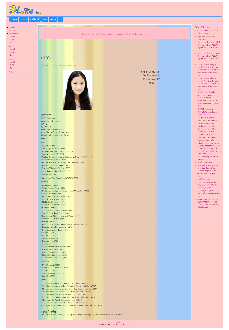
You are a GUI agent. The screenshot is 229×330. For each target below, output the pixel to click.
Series (45, 19)
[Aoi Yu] (78, 109)
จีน (11, 42)
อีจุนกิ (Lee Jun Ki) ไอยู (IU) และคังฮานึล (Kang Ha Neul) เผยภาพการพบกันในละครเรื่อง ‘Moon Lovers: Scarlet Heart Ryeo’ (208, 69)
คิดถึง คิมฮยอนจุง (203, 179)
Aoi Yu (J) (49, 65)
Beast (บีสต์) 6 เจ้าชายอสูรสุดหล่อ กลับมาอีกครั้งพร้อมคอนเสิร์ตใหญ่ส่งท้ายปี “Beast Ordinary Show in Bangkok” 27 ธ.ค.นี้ (208, 170)
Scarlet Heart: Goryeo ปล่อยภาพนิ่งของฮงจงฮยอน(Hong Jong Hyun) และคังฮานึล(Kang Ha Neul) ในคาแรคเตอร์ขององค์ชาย (208, 100)
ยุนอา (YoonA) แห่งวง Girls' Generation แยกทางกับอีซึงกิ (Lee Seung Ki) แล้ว (207, 185)
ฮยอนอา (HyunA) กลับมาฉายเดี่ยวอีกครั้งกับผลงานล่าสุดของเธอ (208, 193)
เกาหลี (12, 36)
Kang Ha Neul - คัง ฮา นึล (206, 92)
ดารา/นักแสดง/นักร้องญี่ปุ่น (65, 65)
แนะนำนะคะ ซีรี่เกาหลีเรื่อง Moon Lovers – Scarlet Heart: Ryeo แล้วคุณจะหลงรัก (207, 120)
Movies (53, 19)
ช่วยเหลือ (110, 322)
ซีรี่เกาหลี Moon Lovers (205, 109)
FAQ (60, 19)
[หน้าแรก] (24, 14)
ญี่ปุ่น (12, 39)
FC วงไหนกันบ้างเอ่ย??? (206, 162)
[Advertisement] (114, 47)
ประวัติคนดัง (34, 19)
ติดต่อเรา (119, 322)
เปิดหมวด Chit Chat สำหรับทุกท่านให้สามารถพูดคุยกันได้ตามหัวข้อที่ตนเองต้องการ (115, 34)
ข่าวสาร (14, 19)
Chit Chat (23, 19)
